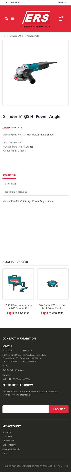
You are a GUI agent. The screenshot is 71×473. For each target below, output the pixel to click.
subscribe (58, 409)
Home (3, 36)
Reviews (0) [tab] (11, 183)
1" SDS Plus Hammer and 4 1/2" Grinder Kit (18, 306)
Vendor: (6, 150)
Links (60, 2)
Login (5, 127)
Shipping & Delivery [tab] (16, 192)
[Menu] (12, 18)
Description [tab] (9, 175)
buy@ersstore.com (13, 369)
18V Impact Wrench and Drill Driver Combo (52, 306)
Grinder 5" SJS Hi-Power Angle (31, 116)
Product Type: (10, 146)
